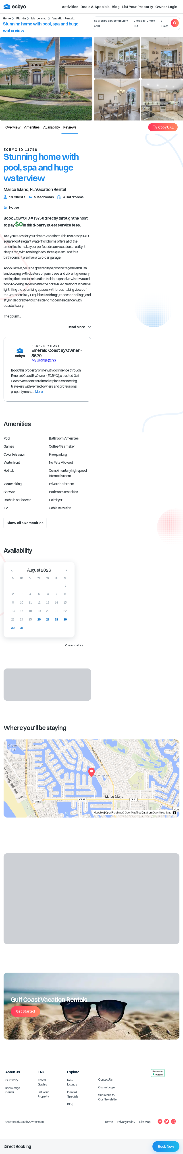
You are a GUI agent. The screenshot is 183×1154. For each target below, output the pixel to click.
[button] (10, 570)
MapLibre (99, 812)
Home (7, 18)
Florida (21, 18)
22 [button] (65, 611)
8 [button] (65, 594)
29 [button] (65, 619)
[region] (91, 778)
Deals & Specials (95, 6)
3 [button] (21, 594)
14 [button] (56, 602)
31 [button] (21, 628)
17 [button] (21, 611)
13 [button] (47, 602)
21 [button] (56, 611)
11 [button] (30, 602)
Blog (116, 6)
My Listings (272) (43, 360)
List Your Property (137, 6)
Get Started (25, 1011)
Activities (70, 6)
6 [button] (47, 594)
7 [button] (56, 594)
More (39, 391)
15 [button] (65, 602)
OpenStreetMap (162, 812)
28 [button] (56, 619)
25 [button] (30, 619)
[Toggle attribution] (174, 812)
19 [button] (39, 611)
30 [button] (13, 628)
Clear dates (74, 645)
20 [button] (47, 611)
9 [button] (13, 602)
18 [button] (30, 611)
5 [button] (39, 594)
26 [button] (39, 619)
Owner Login (166, 6)
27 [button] (47, 619)
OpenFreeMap (113, 812)
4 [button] (30, 594)
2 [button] (13, 594)
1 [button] (65, 585)
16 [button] (13, 611)
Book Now (166, 1146)
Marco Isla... (39, 18)
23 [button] (13, 619)
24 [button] (21, 619)
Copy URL (166, 127)
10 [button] (21, 602)
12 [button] (39, 602)
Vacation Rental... (63, 18)
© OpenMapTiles (131, 812)
